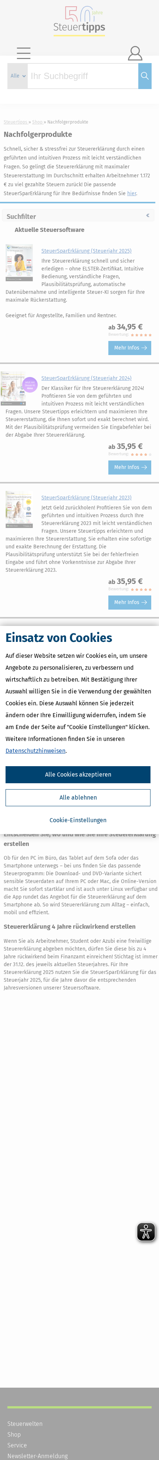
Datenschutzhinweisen (35, 750)
